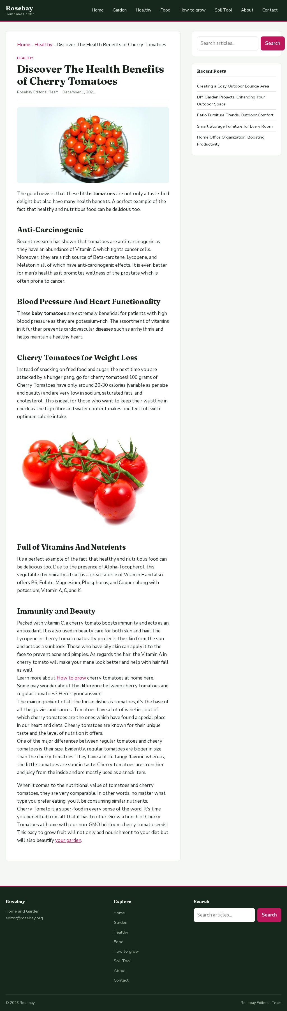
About (247, 10)
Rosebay (19, 8)
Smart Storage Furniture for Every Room (235, 126)
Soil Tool (223, 10)
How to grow (192, 10)
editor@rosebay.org (24, 918)
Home (98, 10)
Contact (270, 10)
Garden (120, 10)
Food (165, 10)
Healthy (143, 10)
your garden (68, 840)
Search (272, 43)
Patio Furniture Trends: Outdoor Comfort (235, 115)
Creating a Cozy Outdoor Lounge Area (233, 86)
